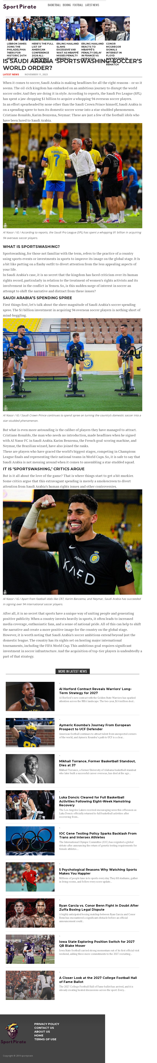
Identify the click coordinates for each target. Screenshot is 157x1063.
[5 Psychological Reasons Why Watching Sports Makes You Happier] (30, 890)
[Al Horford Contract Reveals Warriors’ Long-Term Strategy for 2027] (30, 710)
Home (38, 1035)
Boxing (67, 5)
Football (78, 5)
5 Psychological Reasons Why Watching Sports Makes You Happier (98, 871)
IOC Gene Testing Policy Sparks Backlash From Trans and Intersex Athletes (98, 835)
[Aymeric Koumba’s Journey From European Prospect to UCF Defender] (30, 746)
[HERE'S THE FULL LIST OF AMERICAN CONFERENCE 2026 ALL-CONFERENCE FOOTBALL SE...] (43, 28)
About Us (42, 1031)
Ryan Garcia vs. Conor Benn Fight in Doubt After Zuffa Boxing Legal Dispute (99, 907)
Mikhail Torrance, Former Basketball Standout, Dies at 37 (97, 763)
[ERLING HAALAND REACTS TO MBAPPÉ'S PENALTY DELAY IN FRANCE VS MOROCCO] (92, 28)
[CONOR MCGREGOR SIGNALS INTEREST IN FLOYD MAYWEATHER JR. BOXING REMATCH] (117, 28)
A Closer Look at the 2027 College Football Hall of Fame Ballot (98, 980)
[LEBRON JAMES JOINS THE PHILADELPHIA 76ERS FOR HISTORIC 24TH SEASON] (18, 28)
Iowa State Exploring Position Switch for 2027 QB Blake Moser (97, 944)
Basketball (54, 5)
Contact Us (44, 1028)
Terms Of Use (45, 1039)
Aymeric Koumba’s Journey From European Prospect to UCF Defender (95, 727)
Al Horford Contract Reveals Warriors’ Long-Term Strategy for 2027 (95, 691)
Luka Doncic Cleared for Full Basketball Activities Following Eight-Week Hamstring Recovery (95, 801)
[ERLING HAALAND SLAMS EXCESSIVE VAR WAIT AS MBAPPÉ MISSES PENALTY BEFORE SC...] (67, 28)
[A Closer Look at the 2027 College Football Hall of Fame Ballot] (30, 998)
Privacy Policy (46, 1024)
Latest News (92, 5)
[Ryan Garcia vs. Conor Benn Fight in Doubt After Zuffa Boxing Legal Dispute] (30, 926)
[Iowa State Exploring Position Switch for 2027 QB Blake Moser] (30, 962)
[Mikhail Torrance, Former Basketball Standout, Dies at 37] (30, 782)
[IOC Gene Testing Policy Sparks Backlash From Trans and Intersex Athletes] (30, 854)
